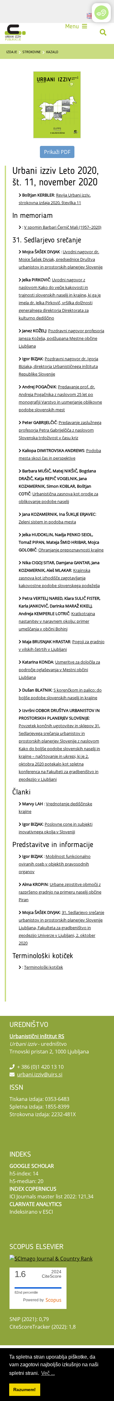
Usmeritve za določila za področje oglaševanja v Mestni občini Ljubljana (59, 669)
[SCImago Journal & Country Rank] (51, 1258)
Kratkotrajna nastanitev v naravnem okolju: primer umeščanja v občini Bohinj (57, 621)
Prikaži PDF (57, 151)
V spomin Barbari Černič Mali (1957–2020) (62, 227)
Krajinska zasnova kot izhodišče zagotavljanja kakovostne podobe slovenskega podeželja (59, 577)
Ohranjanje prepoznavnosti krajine (71, 550)
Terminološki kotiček (43, 967)
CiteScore (51, 1274)
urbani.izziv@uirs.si (39, 1074)
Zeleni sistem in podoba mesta (47, 522)
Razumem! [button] (24, 1389)
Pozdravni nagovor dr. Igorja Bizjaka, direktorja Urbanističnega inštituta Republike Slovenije (58, 366)
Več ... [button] (48, 1373)
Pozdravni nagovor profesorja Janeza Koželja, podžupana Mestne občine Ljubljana (61, 338)
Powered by (34, 1300)
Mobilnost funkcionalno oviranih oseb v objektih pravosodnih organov (55, 863)
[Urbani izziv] (15, 32)
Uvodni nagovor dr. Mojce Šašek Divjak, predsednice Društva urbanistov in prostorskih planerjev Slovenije (61, 259)
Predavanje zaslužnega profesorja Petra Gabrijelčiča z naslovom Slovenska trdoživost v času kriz (60, 430)
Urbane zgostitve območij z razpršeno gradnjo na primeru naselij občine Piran (60, 891)
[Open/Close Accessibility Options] (101, 12)
